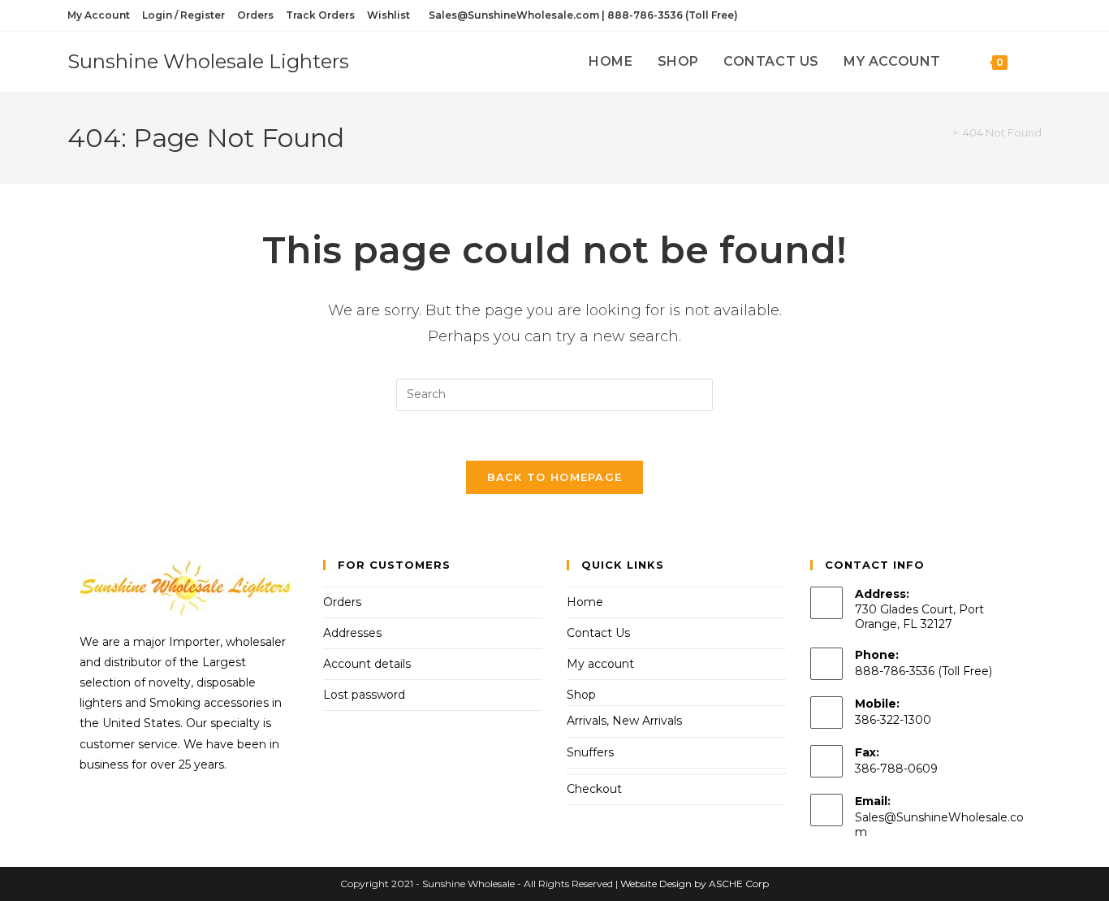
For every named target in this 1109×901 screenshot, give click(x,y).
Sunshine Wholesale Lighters (208, 61)
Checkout (594, 789)
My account (600, 663)
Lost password (364, 694)
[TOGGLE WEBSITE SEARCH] (1037, 62)
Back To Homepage (555, 476)
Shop (581, 694)
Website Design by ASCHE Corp (694, 883)
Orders (255, 15)
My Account (98, 15)
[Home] (943, 132)
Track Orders (320, 15)
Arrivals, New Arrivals (624, 720)
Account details (367, 663)
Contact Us (598, 633)
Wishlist (388, 15)
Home (585, 602)
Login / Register (183, 15)
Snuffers (590, 752)
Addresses (352, 633)
